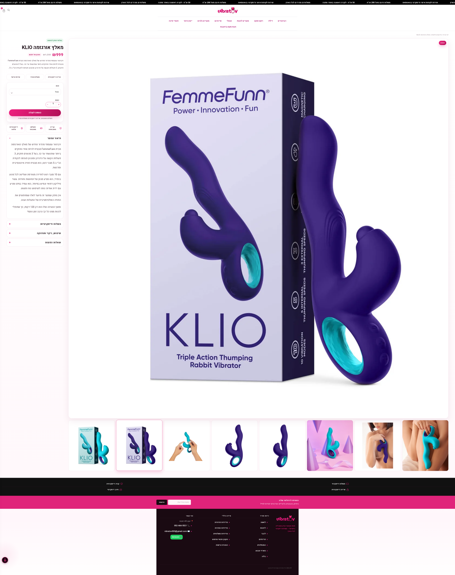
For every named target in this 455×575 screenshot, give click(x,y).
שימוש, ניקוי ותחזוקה (49, 233)
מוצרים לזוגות (243, 21)
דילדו (270, 21)
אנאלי (229, 21)
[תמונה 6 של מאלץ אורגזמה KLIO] (187, 445)
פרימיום (218, 21)
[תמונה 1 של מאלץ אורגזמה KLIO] (425, 445)
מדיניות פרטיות (221, 522)
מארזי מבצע (261, 550)
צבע (57, 86)
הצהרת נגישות (222, 545)
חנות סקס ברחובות (228, 27)
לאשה (263, 522)
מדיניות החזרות (221, 528)
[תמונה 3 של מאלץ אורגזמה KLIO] (330, 445)
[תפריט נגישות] (5, 560)
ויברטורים (282, 21)
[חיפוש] (8, 10)
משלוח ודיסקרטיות (50, 224)
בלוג (264, 556)
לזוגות (263, 528)
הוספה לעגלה (35, 112)
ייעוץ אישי (188, 21)
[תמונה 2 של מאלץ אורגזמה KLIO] (378, 445)
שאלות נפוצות (53, 242)
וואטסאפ (175, 537)
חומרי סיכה (174, 21)
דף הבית (445, 35)
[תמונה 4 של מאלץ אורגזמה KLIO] (282, 445)
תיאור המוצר (54, 138)
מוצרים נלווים (203, 21)
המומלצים (261, 545)
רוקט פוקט (258, 21)
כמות (57, 100)
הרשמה (161, 502)
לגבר (263, 533)
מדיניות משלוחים (220, 533)
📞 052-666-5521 (182, 525)
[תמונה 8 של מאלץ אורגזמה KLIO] (91, 445)
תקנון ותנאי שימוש (220, 539)
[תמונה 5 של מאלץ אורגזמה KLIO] (235, 445)
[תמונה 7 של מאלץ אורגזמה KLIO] (139, 445)
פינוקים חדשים (436, 35)
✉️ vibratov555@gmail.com (177, 531)
